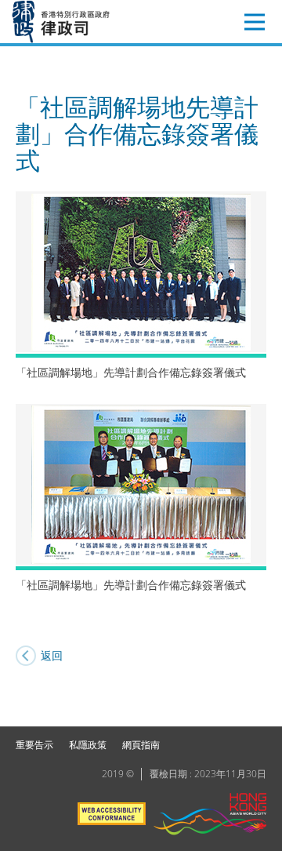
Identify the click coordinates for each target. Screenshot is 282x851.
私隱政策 (88, 744)
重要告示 (34, 744)
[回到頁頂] (261, 705)
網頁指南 (141, 744)
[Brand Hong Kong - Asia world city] (210, 816)
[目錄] (254, 22)
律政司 (84, 21)
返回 (52, 655)
